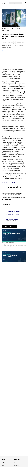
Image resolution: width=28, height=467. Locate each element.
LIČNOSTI (16, 465)
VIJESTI (3, 459)
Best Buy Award (5, 182)
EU (14, 462)
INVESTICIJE (17, 459)
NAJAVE (3, 465)
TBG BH (13, 182)
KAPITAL (4, 462)
